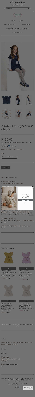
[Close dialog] (32, 187)
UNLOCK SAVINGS (25, 200)
